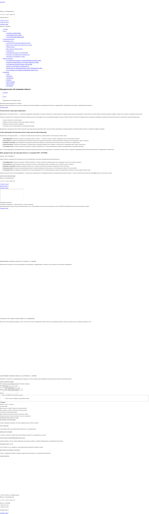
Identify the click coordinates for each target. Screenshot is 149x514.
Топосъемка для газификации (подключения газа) (18, 54)
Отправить (3, 402)
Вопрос (1, 393)
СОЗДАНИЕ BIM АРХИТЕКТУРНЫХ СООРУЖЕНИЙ (19, 64)
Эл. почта (2, 387)
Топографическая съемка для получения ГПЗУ (17, 52)
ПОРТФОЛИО (9, 85)
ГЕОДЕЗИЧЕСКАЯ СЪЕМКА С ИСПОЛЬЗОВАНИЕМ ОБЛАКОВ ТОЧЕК (23, 60)
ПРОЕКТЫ (8, 80)
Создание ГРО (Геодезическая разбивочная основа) (18, 43)
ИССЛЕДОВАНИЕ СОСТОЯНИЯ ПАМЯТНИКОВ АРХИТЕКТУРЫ (22, 70)
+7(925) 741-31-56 (4, 20)
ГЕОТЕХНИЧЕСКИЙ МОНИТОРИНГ (15, 37)
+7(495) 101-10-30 (4, 22)
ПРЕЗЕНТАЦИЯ (10, 83)
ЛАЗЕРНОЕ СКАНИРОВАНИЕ (13, 33)
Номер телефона (4, 389)
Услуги (4, 31)
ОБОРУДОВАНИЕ (10, 82)
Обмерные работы (10, 46)
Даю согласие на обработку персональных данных (17, 398)
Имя (1, 385)
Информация (6, 72)
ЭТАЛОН (5, 29)
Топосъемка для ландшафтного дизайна (15, 56)
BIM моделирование (8, 58)
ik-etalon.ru (2, 2)
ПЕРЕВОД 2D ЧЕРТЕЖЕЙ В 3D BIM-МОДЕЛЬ (17, 66)
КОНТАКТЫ (9, 76)
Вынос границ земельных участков (14, 48)
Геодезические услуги (8, 41)
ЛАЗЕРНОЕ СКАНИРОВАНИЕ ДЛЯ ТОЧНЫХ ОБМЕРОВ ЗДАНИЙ (22, 62)
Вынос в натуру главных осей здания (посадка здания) (19, 45)
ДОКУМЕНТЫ (9, 78)
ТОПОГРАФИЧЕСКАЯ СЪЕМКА (14, 35)
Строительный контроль (8, 39)
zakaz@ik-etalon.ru (4, 186)
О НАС (7, 74)
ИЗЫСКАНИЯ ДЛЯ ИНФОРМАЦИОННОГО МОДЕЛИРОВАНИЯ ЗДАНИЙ (24, 68)
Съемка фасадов (10, 50)
